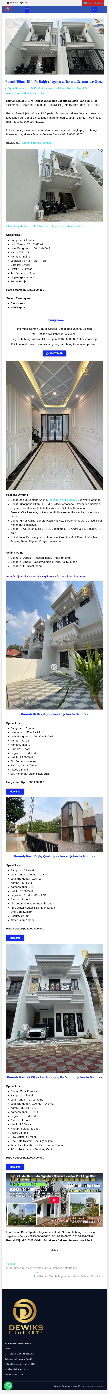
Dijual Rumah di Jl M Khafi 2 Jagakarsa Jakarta (37, 88)
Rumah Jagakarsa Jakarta (31, 93)
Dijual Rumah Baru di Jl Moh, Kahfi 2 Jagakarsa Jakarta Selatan (45, 226)
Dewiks (75, 1385)
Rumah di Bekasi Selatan (36, 142)
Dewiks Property (62, 1386)
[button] (8, 1385)
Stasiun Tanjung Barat (62, 499)
